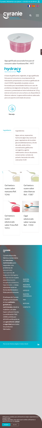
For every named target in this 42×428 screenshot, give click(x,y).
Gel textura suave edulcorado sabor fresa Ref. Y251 (11, 221)
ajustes (17, 421)
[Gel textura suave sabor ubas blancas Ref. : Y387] (30, 176)
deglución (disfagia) (10, 275)
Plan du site (6, 344)
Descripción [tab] (7, 130)
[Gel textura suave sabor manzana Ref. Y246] (11, 176)
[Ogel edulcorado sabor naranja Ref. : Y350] (30, 206)
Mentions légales (14, 344)
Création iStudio (24, 344)
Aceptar (6, 424)
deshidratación (8, 277)
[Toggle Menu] (37, 15)
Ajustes (15, 424)
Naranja (11, 114)
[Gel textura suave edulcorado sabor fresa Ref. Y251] (11, 206)
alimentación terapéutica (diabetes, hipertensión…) (11, 282)
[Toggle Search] (30, 15)
